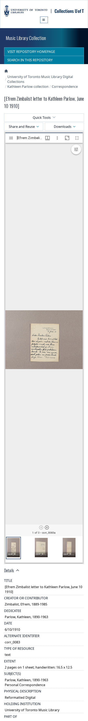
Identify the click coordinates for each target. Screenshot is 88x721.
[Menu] (44, 20)
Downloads (62, 126)
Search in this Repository (30, 60)
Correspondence (65, 86)
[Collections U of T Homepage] (6, 71)
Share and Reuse (22, 126)
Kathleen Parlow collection (28, 86)
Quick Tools (42, 117)
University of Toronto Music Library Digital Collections (40, 79)
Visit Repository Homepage (31, 51)
